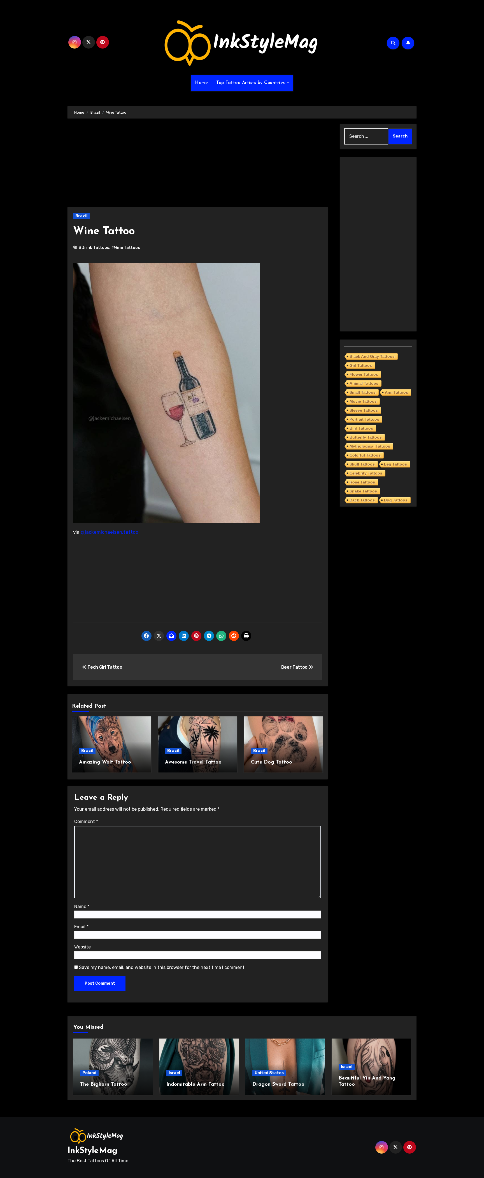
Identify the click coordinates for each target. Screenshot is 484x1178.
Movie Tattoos (363, 401)
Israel (174, 1073)
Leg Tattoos (395, 464)
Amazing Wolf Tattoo (105, 762)
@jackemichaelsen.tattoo (109, 532)
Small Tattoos (363, 392)
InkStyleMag (92, 1151)
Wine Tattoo (104, 231)
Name (81, 906)
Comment (86, 821)
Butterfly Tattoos (366, 437)
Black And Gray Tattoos (372, 356)
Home (201, 83)
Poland (89, 1073)
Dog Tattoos (396, 500)
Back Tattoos (362, 500)
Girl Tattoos (361, 365)
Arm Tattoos (396, 392)
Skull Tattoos (362, 464)
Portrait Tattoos (364, 419)
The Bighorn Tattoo (103, 1084)
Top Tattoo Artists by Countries (251, 83)
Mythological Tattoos (370, 446)
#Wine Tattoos (125, 247)
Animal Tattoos (364, 383)
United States (269, 1073)
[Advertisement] (198, 165)
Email (81, 926)
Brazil (81, 216)
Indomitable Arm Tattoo (195, 1084)
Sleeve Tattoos (364, 410)
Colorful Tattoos (365, 455)
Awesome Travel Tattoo (193, 762)
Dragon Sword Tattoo (278, 1084)
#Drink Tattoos (94, 247)
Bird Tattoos (361, 428)
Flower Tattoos (364, 374)
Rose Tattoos (362, 482)
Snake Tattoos (363, 491)
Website (82, 947)
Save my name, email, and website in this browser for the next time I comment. (162, 967)
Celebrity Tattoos (366, 473)
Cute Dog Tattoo (271, 762)
